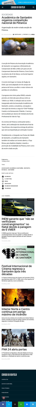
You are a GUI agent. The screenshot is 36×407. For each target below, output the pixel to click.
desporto (27, 168)
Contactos (5, 379)
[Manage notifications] (3, 398)
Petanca (4, 169)
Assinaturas (5, 397)
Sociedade (7, 14)
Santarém (11, 169)
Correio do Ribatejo (18, 7)
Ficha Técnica (5, 388)
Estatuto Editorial (7, 383)
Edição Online (5, 401)
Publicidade (5, 392)
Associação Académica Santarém (12, 168)
